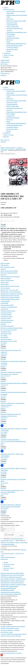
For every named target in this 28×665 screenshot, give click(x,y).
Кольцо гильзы (5, 282)
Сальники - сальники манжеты (9, 307)
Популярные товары (6, 339)
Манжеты (3, 269)
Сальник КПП (4, 303)
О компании (7, 53)
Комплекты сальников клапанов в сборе (11, 328)
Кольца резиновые (6, 278)
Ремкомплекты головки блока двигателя (11, 293)
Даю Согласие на (14, 542)
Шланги (9, 51)
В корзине (3, 226)
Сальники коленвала (6, 314)
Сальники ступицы (6, 318)
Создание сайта (5, 653)
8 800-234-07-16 (5, 62)
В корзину (3, 224)
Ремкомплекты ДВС (6, 322)
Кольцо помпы (5, 284)
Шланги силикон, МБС (13, 26)
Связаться (3, 75)
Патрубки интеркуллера (7, 326)
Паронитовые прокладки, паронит (10, 286)
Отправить (3, 547)
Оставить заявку (5, 60)
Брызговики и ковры (12, 49)
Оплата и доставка (9, 55)
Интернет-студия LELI (15, 653)
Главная (6, 7)
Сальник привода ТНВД (7, 305)
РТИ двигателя (5, 265)
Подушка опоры (5, 288)
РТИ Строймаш (11, 34)
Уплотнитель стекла (6, 333)
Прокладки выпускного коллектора (10, 276)
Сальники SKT (10, 36)
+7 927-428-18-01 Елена (7, 553)
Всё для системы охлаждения (9, 330)
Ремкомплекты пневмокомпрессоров (17, 32)
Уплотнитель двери (6, 331)
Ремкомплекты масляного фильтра (10, 295)
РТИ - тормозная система (7, 267)
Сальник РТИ (4, 309)
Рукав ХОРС (4, 335)
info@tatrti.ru (4, 64)
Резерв (8, 41)
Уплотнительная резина (7, 320)
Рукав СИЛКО (4, 337)
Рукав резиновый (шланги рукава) (10, 299)
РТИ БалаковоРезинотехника (14, 45)
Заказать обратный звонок (8, 557)
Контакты (6, 57)
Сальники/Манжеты (12, 24)
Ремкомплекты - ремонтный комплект (11, 291)
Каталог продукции (9, 9)
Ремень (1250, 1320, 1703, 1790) (9, 290)
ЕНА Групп (10, 40)
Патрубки (3, 324)
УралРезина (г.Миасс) (12, 47)
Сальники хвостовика (6, 316)
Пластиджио (10, 19)
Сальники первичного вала (8, 311)
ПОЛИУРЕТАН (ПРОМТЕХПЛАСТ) (16, 43)
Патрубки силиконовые (13, 38)
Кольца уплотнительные (7, 280)
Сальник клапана (5, 301)
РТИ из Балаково (5, 263)
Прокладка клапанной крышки (9, 272)
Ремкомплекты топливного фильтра (10, 297)
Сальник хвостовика (6, 312)
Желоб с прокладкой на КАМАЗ (9, 271)
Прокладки (4, 274)
